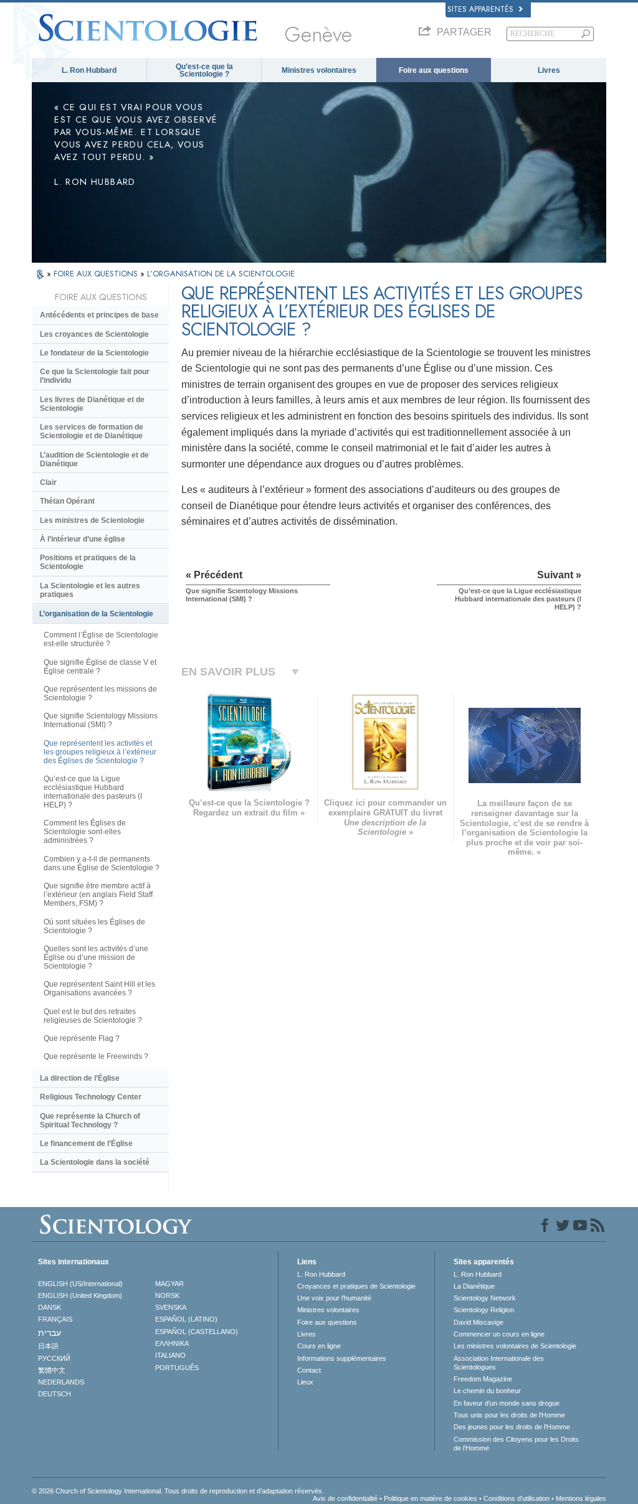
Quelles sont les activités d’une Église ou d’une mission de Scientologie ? (96, 957)
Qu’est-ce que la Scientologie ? (204, 70)
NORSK (167, 1295)
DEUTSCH (54, 1394)
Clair (48, 482)
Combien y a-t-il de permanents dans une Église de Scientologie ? (102, 863)
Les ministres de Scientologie (92, 520)
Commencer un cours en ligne (499, 1334)
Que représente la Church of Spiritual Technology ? (90, 1120)
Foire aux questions (434, 70)
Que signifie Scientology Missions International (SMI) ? (101, 720)
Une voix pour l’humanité (334, 1298)
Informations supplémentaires (341, 1358)
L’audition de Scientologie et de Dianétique (94, 459)
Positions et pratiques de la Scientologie (88, 562)
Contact (309, 1370)
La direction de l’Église (80, 1078)
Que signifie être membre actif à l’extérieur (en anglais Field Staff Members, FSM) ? (98, 894)
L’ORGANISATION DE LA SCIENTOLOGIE (221, 274)
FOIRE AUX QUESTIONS (97, 274)
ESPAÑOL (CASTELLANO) (196, 1331)
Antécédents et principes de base (99, 315)
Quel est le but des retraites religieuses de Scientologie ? (93, 1016)
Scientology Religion (484, 1310)
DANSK (49, 1307)
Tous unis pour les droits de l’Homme (509, 1415)
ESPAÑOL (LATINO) (186, 1319)
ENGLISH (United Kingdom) (80, 1295)
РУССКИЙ (54, 1358)
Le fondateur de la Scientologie (94, 353)
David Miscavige (478, 1322)
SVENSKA (170, 1307)
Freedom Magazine (483, 1379)
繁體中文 (51, 1370)
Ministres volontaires (319, 70)
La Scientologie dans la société (95, 1162)
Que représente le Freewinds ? (96, 1056)
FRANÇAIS (55, 1319)
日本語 (48, 1346)
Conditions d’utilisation (516, 1498)
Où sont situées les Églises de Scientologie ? (94, 926)
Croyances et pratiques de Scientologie (356, 1286)
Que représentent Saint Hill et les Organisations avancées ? (99, 988)
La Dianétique (474, 1286)
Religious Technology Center (90, 1097)
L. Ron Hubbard (89, 70)
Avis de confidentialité (345, 1498)
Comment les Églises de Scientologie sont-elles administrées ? (85, 832)
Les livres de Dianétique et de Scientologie (92, 404)
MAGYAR (169, 1283)
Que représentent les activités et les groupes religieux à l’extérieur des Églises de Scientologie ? (100, 752)
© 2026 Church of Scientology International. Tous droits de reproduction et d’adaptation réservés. (178, 1491)
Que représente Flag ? (82, 1038)
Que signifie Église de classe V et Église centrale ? (100, 666)
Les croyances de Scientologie (94, 334)
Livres (549, 70)
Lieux (305, 1382)
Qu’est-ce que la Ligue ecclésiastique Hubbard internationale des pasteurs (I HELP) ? (93, 791)
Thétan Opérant (67, 501)
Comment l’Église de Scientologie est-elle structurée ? (101, 639)
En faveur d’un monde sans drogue (506, 1403)
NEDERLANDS (61, 1382)
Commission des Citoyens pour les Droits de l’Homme (516, 1444)
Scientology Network (485, 1298)
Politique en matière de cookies (430, 1498)
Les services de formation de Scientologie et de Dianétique (91, 431)
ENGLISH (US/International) (80, 1283)
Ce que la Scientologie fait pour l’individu (95, 376)
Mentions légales (581, 1498)
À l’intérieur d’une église (82, 539)
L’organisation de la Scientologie (96, 613)
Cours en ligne (319, 1346)
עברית (49, 1333)
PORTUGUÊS (177, 1367)
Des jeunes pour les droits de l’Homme (512, 1427)
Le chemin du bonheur (487, 1390)
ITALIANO (170, 1355)
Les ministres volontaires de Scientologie (515, 1346)
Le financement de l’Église (86, 1143)
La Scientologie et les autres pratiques (90, 590)
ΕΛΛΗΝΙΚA (172, 1343)
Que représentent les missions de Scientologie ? (100, 693)
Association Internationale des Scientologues (499, 1363)
